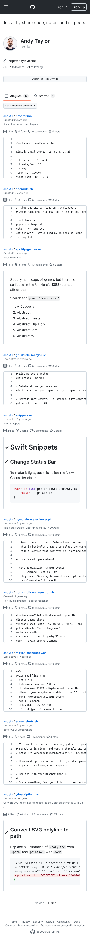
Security (38, 921)
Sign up (79, 7)
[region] (45, 158)
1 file (10, 131)
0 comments (39, 131)
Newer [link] (39, 903)
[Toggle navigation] (5, 7)
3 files (10, 814)
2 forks (23, 430)
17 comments (39, 264)
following (35, 67)
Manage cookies (28, 925)
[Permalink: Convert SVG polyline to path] (7, 833)
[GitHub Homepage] (32, 932)
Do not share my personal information (63, 925)
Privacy (25, 921)
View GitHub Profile (45, 79)
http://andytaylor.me (22, 61)
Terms (13, 921)
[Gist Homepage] (32, 6)
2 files (10, 430)
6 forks (23, 814)
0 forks (22, 131)
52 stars (57, 264)
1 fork (21, 736)
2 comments (37, 736)
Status (50, 921)
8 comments (40, 814)
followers (16, 67)
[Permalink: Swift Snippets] (7, 447)
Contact (10, 925)
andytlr (8, 116)
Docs (77, 921)
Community (64, 921)
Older (52, 903)
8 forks (22, 264)
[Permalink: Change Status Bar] (7, 462)
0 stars (56, 131)
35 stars (58, 814)
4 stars (54, 736)
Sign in (62, 7)
